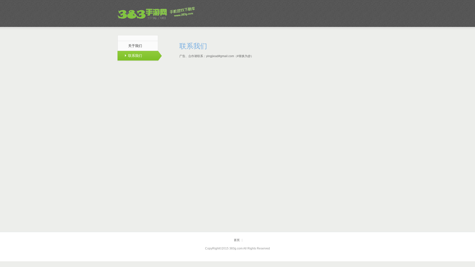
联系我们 (135, 56)
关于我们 (135, 46)
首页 (237, 240)
